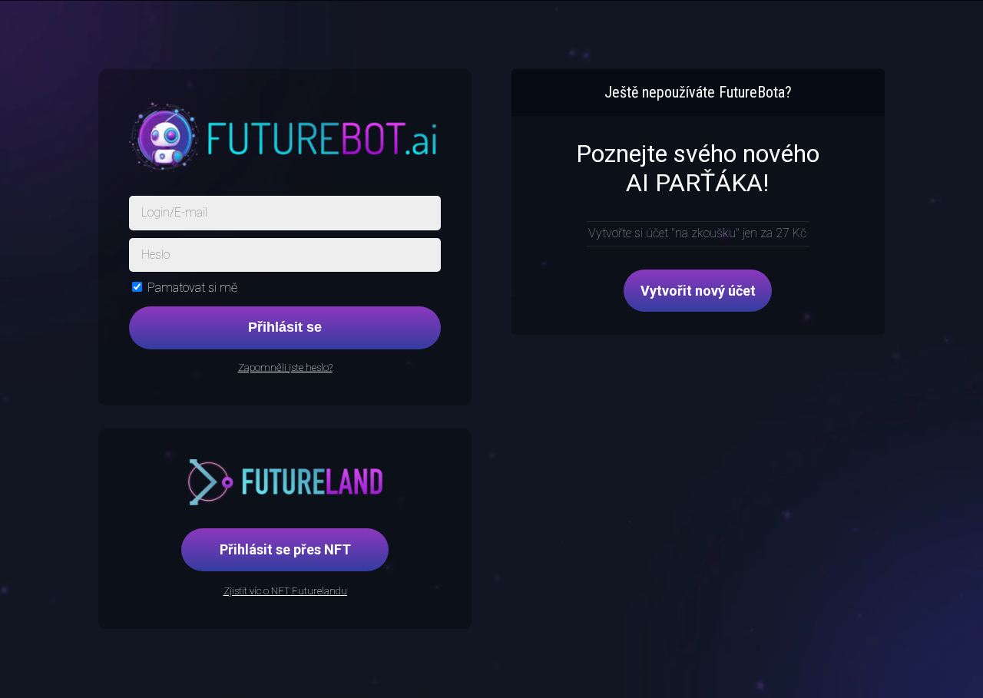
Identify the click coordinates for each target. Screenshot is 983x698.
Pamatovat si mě (192, 287)
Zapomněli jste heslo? (285, 367)
